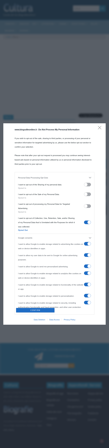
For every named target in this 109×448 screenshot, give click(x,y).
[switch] (87, 184)
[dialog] (54, 224)
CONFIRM (35, 310)
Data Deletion (39, 320)
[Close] (100, 128)
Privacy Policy (69, 320)
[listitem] (54, 178)
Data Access (54, 320)
